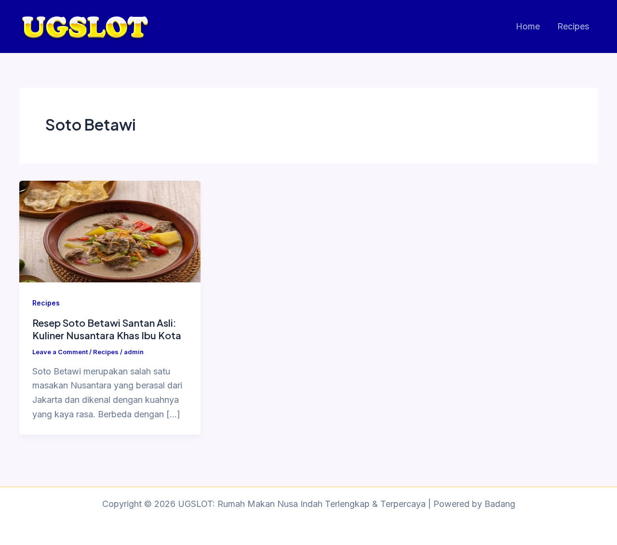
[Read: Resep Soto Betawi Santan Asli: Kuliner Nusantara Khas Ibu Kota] (110, 231)
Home (528, 26)
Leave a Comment (60, 352)
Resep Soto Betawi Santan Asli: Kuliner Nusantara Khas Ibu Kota (106, 329)
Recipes (573, 26)
